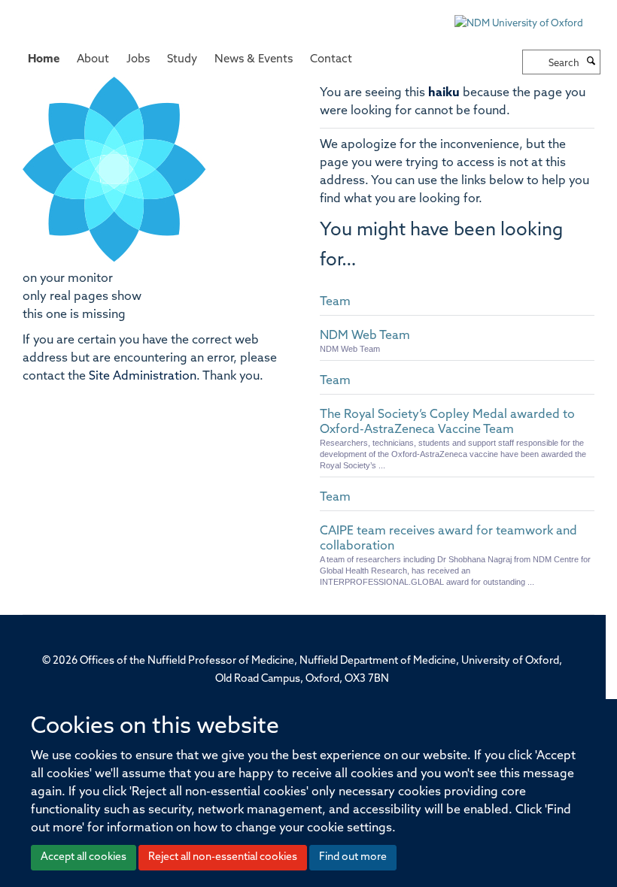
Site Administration (142, 377)
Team (335, 302)
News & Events (253, 59)
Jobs (138, 59)
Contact (331, 59)
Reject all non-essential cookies (222, 857)
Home (43, 59)
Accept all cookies (83, 857)
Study (182, 59)
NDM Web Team (365, 336)
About (93, 59)
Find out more (353, 857)
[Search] (591, 62)
